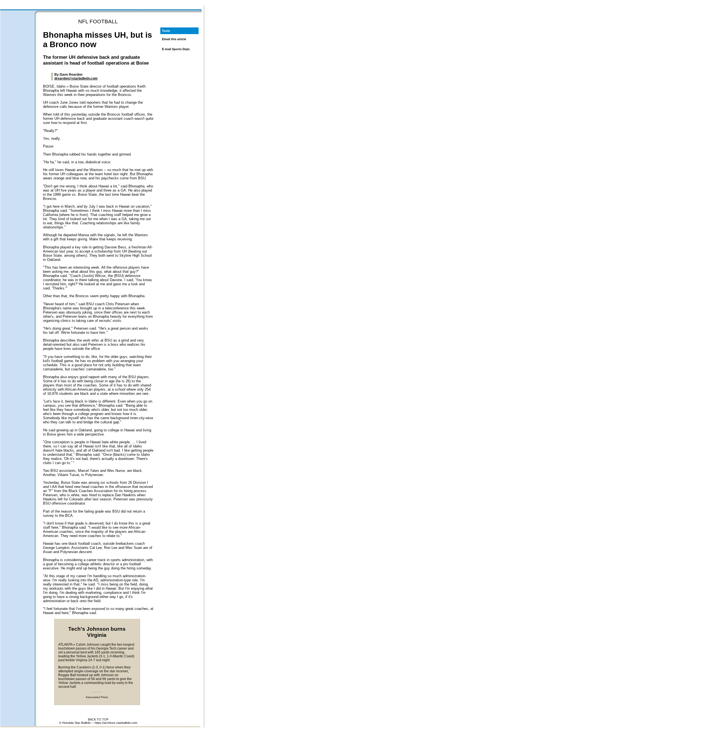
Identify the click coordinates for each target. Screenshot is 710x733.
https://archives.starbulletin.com (116, 722)
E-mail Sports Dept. (176, 49)
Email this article (174, 39)
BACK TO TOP (98, 719)
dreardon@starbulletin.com (76, 78)
